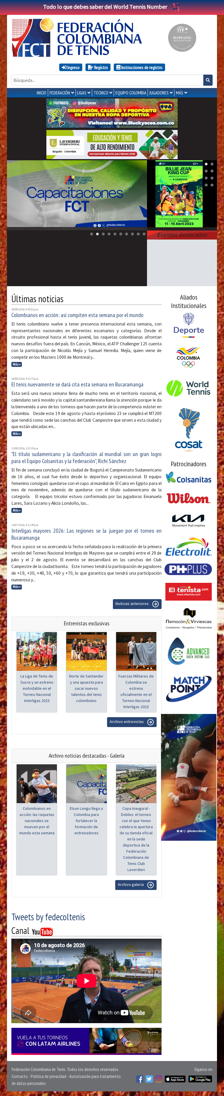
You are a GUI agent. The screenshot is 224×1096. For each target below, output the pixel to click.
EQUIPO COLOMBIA (131, 93)
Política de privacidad (48, 1076)
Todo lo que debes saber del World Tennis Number (105, 6)
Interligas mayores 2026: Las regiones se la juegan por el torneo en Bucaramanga (86, 534)
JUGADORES (159, 93)
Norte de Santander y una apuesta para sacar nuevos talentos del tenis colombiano (86, 688)
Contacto (20, 1076)
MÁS (179, 93)
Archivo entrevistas (127, 721)
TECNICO (101, 93)
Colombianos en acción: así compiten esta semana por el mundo (77, 315)
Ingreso (73, 67)
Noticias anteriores (133, 603)
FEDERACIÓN (60, 93)
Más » (17, 364)
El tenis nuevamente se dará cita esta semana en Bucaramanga (77, 384)
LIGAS (81, 93)
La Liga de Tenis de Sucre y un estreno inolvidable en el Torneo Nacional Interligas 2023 (36, 688)
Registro (100, 67)
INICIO (41, 93)
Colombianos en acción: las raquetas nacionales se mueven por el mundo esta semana (37, 820)
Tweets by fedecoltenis (48, 917)
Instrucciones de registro (141, 67)
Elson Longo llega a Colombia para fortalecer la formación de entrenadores (86, 820)
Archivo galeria (131, 884)
